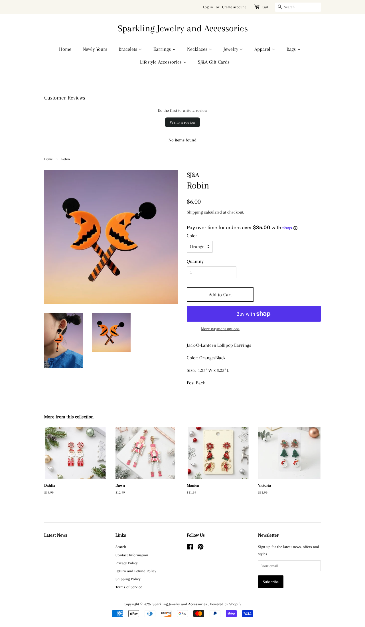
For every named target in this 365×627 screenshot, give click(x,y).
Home (65, 49)
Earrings (162, 49)
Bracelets (129, 49)
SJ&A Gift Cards (214, 62)
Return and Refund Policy (135, 571)
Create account (234, 7)
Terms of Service (128, 587)
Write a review (182, 122)
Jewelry (232, 49)
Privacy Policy (126, 563)
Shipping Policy (128, 579)
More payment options (220, 328)
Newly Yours (95, 49)
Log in (208, 7)
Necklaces (198, 49)
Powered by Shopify (225, 604)
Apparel (263, 49)
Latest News (55, 535)
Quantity (195, 261)
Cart (265, 7)
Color (192, 235)
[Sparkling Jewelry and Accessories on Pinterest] (200, 547)
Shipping (195, 212)
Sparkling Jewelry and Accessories (182, 28)
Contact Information (131, 555)
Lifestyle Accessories (161, 62)
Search (120, 546)
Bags (292, 49)
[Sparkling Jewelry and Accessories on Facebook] (190, 547)
